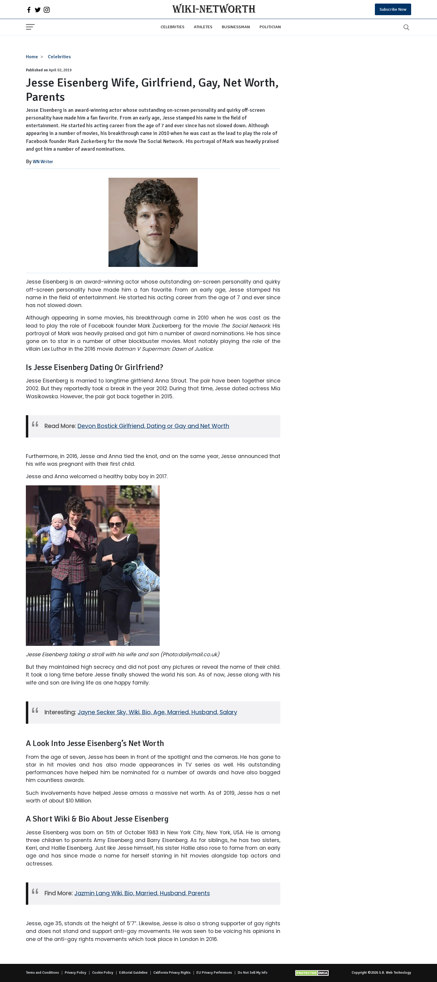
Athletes (203, 26)
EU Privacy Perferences (214, 972)
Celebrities (172, 26)
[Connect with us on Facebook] (29, 9)
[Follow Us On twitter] (38, 9)
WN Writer (43, 162)
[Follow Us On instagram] (47, 9)
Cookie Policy (102, 972)
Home (32, 57)
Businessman (236, 26)
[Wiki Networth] (214, 9)
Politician (270, 26)
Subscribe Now (393, 9)
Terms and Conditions (42, 972)
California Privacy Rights (172, 972)
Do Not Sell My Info (253, 972)
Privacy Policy (75, 972)
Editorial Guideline (133, 972)
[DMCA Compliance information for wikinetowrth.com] (313, 973)
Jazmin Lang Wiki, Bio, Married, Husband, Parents (142, 893)
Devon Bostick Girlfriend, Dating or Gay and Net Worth (153, 426)
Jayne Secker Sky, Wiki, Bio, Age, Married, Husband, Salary (157, 712)
